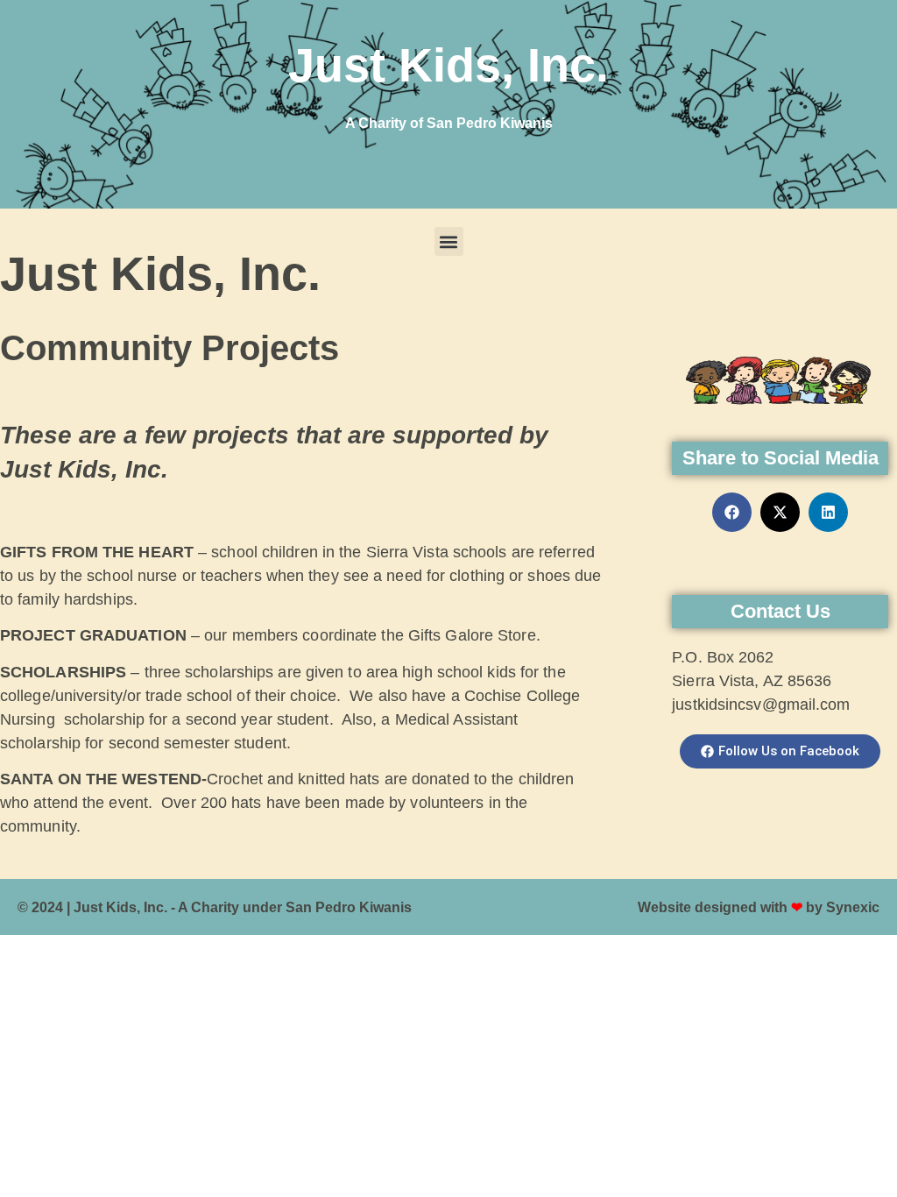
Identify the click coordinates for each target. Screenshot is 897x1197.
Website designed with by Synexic (758, 907)
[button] (448, 241)
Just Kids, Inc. (448, 65)
